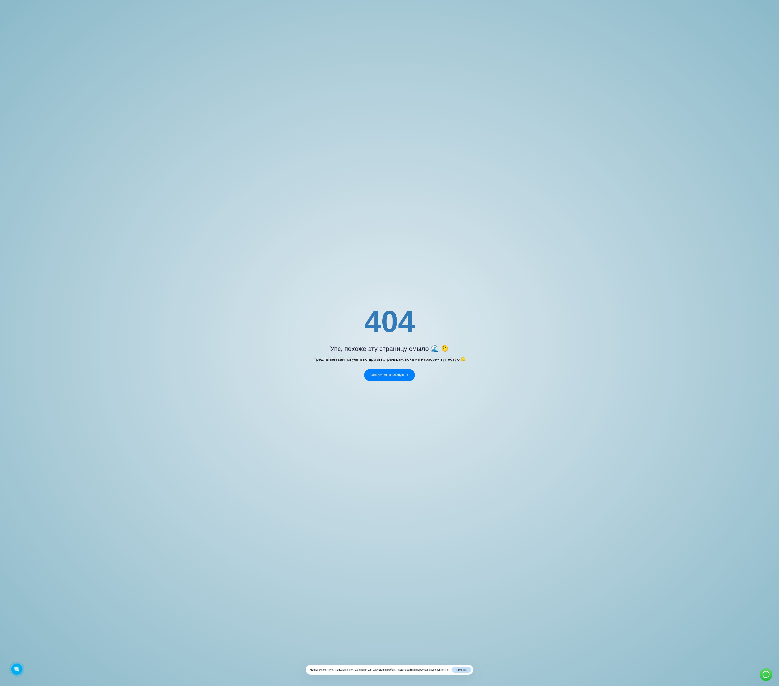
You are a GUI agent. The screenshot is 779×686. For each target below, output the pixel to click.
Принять (461, 669)
